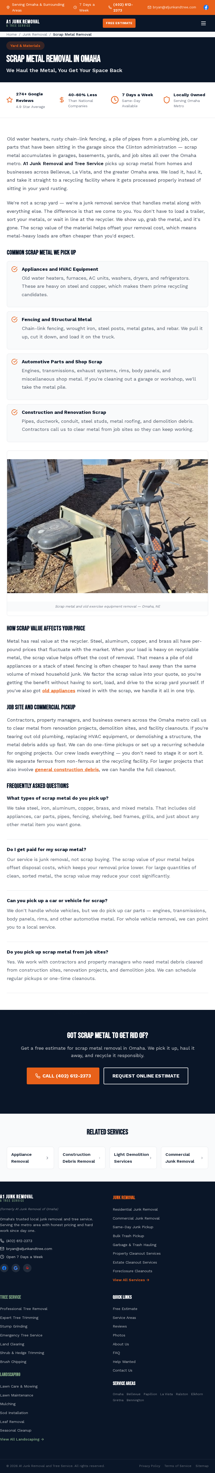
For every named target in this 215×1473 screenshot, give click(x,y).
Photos (119, 1335)
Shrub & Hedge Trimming (22, 1353)
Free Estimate (125, 1309)
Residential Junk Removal (135, 1209)
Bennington (135, 1400)
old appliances (58, 690)
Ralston (182, 1394)
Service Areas (124, 1317)
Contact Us (122, 1370)
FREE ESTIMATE (119, 23)
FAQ (116, 1353)
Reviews (120, 1326)
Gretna (118, 1400)
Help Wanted (124, 1362)
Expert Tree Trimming (19, 1317)
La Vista (166, 1394)
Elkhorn (197, 1394)
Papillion (150, 1394)
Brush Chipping (13, 1362)
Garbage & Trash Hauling (134, 1245)
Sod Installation (14, 1413)
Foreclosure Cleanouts (132, 1271)
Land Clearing (12, 1344)
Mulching (7, 1404)
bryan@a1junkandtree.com (174, 7)
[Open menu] (203, 23)
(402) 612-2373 (123, 7)
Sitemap (202, 1466)
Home (11, 34)
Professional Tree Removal (23, 1309)
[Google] (16, 1268)
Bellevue (134, 1394)
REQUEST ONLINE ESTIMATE (145, 1076)
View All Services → (131, 1280)
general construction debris (67, 769)
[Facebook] (206, 7)
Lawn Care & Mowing (18, 1386)
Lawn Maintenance (16, 1395)
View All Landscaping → (22, 1439)
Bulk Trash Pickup (128, 1236)
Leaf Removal (12, 1422)
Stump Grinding (13, 1326)
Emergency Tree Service (21, 1335)
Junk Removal (35, 34)
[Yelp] (27, 1268)
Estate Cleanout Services (135, 1262)
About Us (121, 1344)
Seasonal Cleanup (15, 1430)
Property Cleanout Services (137, 1253)
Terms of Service (177, 1466)
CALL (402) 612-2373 (66, 1076)
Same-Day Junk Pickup (133, 1227)
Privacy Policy (149, 1466)
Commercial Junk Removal (136, 1218)
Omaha (118, 1394)
